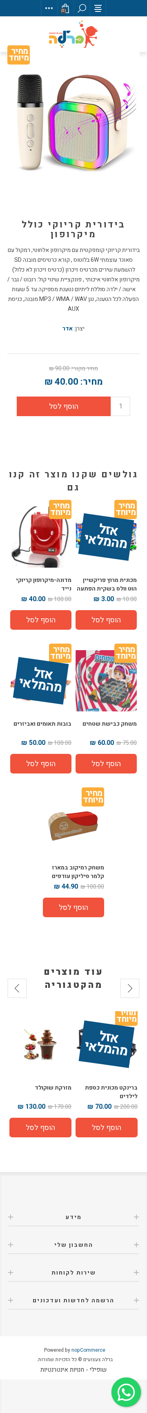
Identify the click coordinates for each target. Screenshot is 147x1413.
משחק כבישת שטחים (109, 724)
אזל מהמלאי (106, 537)
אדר (67, 328)
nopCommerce (88, 1350)
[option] (107, 1075)
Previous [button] (130, 988)
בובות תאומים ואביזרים (42, 724)
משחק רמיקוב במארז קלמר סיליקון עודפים (78, 871)
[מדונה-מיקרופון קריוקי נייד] (40, 537)
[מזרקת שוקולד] (40, 1044)
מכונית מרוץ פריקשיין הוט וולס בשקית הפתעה (107, 584)
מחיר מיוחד (19, 56)
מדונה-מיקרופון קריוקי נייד (43, 584)
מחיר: (91, 381)
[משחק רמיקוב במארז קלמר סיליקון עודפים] (73, 824)
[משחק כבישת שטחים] (106, 680)
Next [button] (17, 988)
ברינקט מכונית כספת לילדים (111, 1092)
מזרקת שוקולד (53, 1087)
